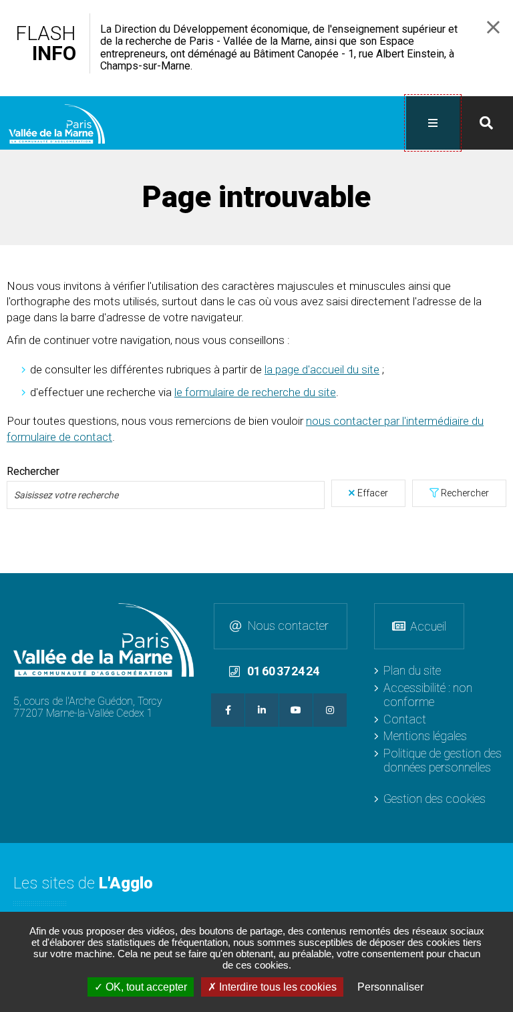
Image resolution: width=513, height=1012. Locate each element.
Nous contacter (288, 626)
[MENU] (433, 123)
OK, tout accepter (145, 987)
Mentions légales (425, 736)
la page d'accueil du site (322, 369)
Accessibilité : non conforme (427, 695)
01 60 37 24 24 (283, 671)
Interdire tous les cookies (276, 987)
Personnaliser (390, 987)
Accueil (428, 626)
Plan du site (412, 670)
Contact (404, 719)
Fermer (493, 27)
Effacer (372, 493)
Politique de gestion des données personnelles (442, 760)
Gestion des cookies (434, 799)
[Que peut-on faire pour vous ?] (486, 123)
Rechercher (33, 472)
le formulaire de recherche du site (255, 392)
